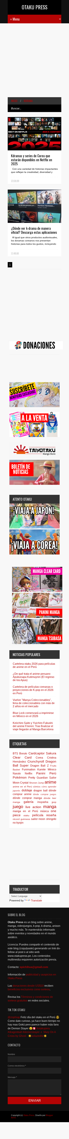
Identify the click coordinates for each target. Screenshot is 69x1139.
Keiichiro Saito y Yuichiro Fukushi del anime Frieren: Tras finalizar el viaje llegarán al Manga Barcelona (33, 726)
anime (50, 782)
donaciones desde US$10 (28, 985)
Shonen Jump (36, 782)
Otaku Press (34, 7)
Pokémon (20, 777)
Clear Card (22, 757)
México (52, 769)
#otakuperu (43, 1028)
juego (18, 806)
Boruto (23, 753)
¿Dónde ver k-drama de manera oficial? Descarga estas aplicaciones (34, 230)
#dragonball (15, 1032)
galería (28, 802)
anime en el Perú (22, 786)
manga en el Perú (25, 811)
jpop (54, 802)
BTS (15, 753)
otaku (26, 815)
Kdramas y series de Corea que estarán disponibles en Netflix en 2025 (31, 159)
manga (49, 806)
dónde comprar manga (27, 798)
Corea (39, 757)
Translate (36, 900)
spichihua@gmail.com (34, 967)
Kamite (41, 769)
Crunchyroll (35, 761)
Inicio (14, 101)
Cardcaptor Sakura (42, 753)
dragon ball (40, 790)
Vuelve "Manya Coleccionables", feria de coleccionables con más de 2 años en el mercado (34, 703)
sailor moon (38, 819)
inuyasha (42, 802)
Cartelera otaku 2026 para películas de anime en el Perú (34, 665)
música (44, 811)
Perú (52, 773)
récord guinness (21, 819)
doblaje (27, 790)
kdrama (28, 101)
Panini (40, 773)
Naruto (17, 773)
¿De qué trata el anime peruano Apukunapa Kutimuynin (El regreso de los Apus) (33, 677)
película (37, 815)
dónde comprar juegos (44, 794)
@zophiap (14, 1017)
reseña (51, 815)
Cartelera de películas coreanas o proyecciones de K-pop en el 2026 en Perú (33, 690)
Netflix (28, 773)
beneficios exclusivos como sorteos (29, 989)
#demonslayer (31, 1032)
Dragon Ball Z (39, 765)
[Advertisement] (34, 62)
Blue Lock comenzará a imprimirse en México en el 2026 (33, 715)
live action (33, 807)
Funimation (28, 769)
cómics (36, 786)
